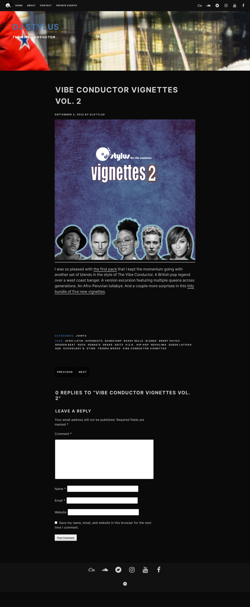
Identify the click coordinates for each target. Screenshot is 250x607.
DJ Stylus (35, 27)
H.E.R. (130, 344)
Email (60, 500)
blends (151, 340)
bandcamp (113, 340)
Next (83, 372)
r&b (58, 348)
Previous (65, 372)
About (31, 5)
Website (60, 512)
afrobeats (94, 340)
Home (19, 5)
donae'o (94, 344)
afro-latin (74, 340)
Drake (108, 344)
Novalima (159, 344)
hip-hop (143, 344)
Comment (63, 434)
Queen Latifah (180, 344)
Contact (46, 5)
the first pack (105, 269)
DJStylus (97, 114)
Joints (81, 335)
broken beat (65, 344)
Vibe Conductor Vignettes (145, 348)
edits (119, 344)
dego (82, 344)
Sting (91, 348)
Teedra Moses (109, 348)
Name (60, 489)
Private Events (66, 5)
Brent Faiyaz (169, 340)
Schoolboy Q (74, 348)
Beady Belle (133, 340)
